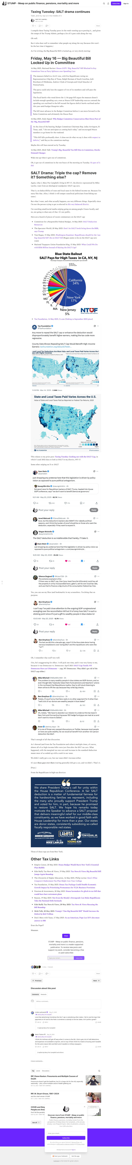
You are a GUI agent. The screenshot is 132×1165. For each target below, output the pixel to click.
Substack (56, 1161)
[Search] (104, 3)
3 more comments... (37, 1061)
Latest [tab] (38, 1071)
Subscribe (116, 3)
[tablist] (39, 994)
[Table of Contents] (2, 582)
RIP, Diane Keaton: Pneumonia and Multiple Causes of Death (54, 1077)
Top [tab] (33, 1071)
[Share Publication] (108, 3)
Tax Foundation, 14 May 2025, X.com (49, 319)
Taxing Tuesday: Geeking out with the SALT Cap (75, 456)
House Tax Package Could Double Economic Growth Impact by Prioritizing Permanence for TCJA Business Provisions (65, 886)
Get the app (75, 1156)
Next (95, 981)
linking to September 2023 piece (79, 319)
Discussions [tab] (45, 1071)
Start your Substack (61, 1156)
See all (34, 1122)
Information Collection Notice (65, 1144)
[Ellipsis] (100, 1012)
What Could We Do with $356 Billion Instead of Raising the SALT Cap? (66, 246)
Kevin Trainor (39, 1034)
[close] (84, 1106)
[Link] (28, 60)
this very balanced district (78, 204)
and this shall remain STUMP (40, 1096)
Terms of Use (75, 1142)
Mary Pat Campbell (41, 19)
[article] (66, 1082)
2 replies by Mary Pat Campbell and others (50, 1052)
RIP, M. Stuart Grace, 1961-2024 (45, 1094)
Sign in (126, 3)
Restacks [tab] (43, 994)
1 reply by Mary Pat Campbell (46, 1028)
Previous (38, 981)
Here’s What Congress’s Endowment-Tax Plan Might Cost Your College (65, 879)
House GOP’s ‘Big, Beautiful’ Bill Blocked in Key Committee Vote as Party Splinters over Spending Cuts (63, 70)
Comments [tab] (35, 994)
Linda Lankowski (40, 1012)
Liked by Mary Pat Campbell (44, 1014)
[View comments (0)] (49, 1088)
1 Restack (50, 967)
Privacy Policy (80, 1144)
